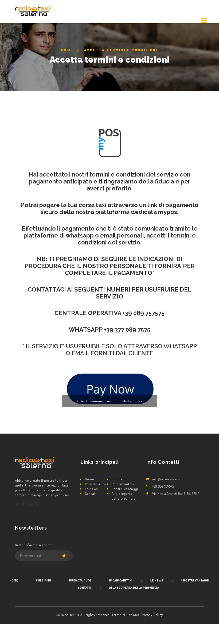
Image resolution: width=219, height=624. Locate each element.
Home (67, 50)
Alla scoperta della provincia (124, 495)
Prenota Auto (95, 484)
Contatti (91, 493)
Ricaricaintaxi (123, 484)
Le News (91, 489)
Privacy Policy (151, 614)
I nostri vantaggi (125, 489)
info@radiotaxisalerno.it (168, 479)
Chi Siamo (120, 479)
